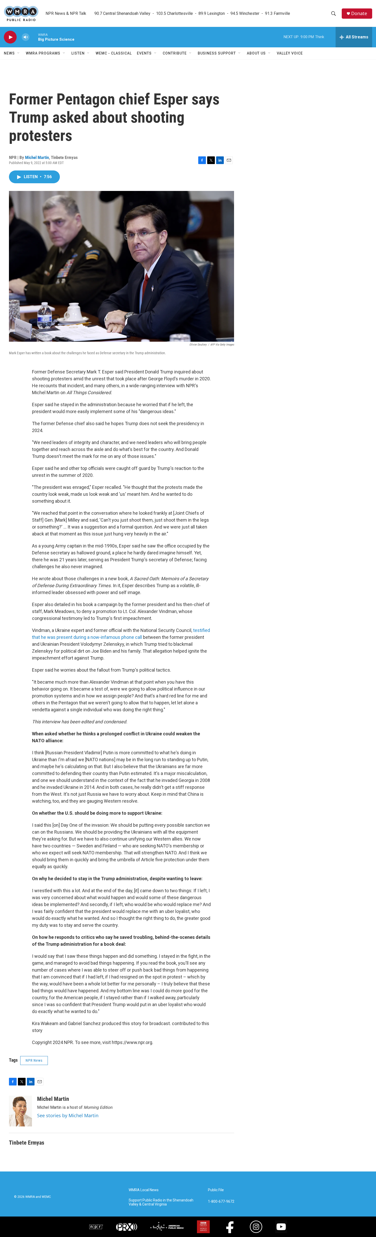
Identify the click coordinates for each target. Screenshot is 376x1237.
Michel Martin (37, 157)
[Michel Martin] (20, 1111)
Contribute (175, 53)
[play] (10, 37)
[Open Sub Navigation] (19, 53)
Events (144, 53)
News (9, 53)
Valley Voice (290, 53)
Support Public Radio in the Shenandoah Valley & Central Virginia (161, 1202)
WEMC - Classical (114, 53)
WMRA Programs (43, 53)
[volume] (25, 37)
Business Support (217, 53)
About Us (256, 53)
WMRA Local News (144, 1190)
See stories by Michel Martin (67, 1115)
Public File (216, 1190)
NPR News (34, 1060)
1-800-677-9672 (221, 1201)
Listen (78, 53)
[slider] (34, 37)
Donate (359, 13)
